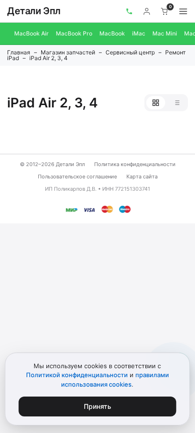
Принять (97, 406)
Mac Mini (164, 33)
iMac (138, 33)
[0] (164, 11)
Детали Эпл (34, 11)
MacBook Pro (74, 33)
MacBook (112, 33)
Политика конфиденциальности (135, 164)
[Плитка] (155, 102)
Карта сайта (142, 176)
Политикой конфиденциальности (77, 375)
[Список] (176, 102)
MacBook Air (31, 33)
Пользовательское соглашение (77, 176)
